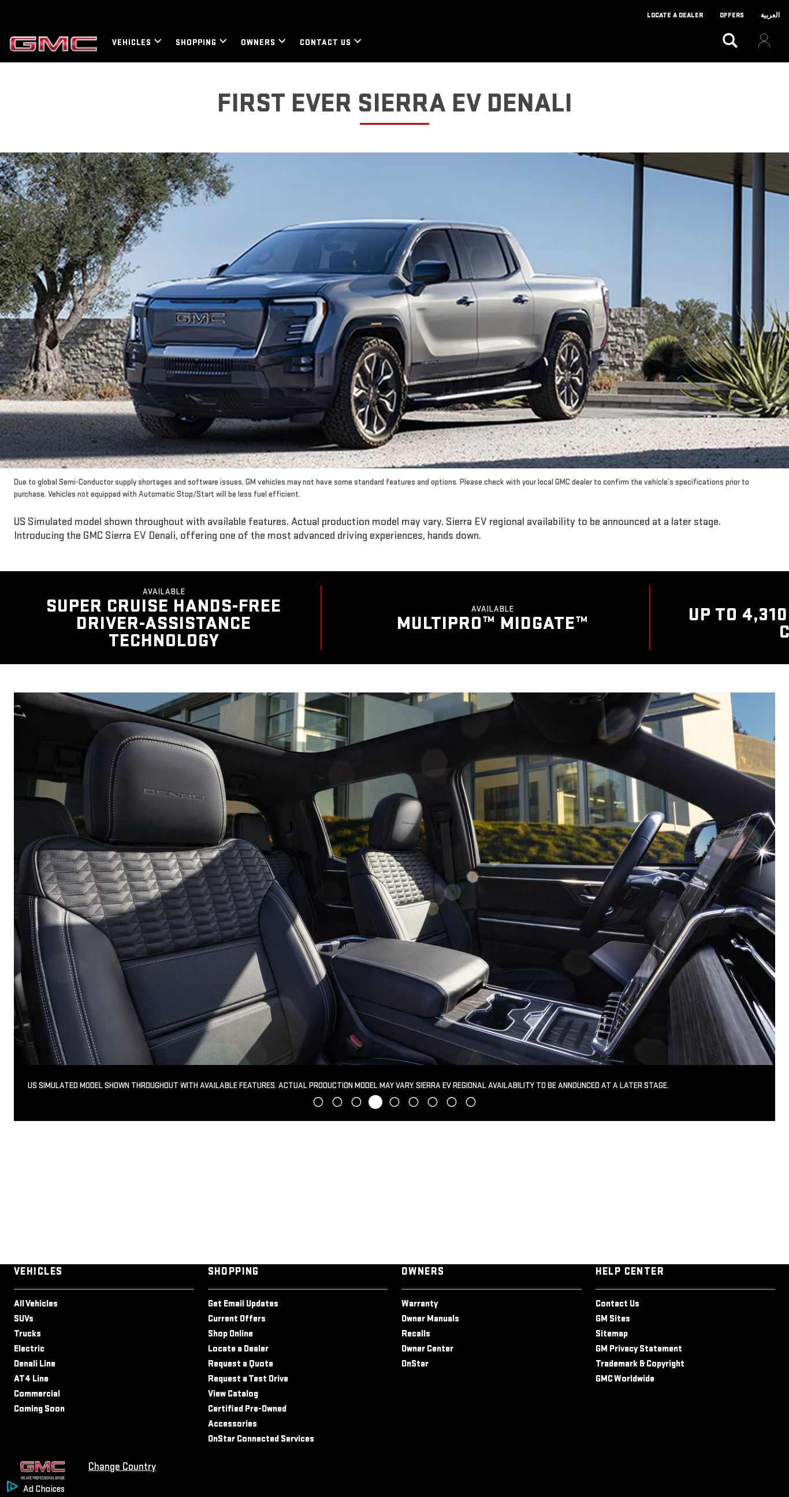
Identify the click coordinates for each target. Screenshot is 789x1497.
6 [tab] (413, 1102)
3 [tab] (356, 1102)
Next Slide (761, 907)
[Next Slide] (775, 618)
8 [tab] (452, 1102)
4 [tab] (375, 1102)
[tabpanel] (394, 906)
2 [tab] (337, 1102)
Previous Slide (28, 907)
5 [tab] (394, 1101)
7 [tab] (432, 1102)
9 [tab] (471, 1102)
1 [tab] (318, 1102)
